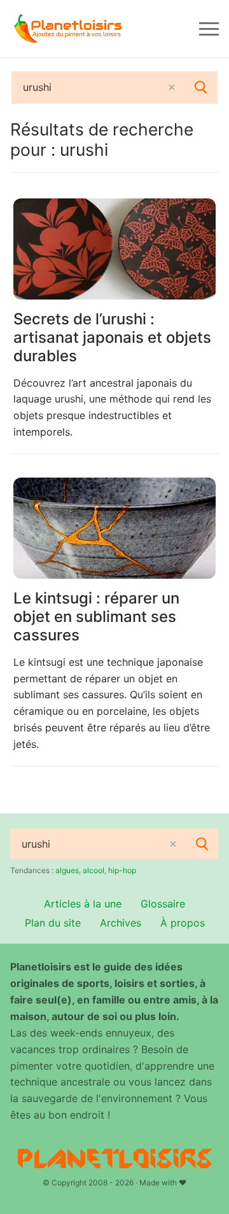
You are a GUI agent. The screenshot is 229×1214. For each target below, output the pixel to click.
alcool (93, 870)
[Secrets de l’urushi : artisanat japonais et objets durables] (114, 249)
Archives (120, 922)
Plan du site (53, 922)
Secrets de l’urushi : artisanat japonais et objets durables (112, 337)
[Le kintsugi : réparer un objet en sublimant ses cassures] (114, 528)
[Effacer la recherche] (171, 87)
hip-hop (122, 870)
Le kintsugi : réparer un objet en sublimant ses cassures (96, 616)
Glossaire (163, 903)
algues (67, 870)
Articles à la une (82, 903)
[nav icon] (209, 28)
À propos (182, 922)
